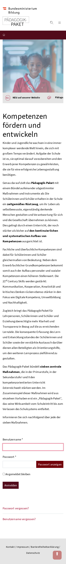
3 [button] (36, 88)
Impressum (23, 546)
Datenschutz (33, 552)
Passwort (9, 457)
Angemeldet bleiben (17, 474)
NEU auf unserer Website (25, 97)
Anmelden (10, 485)
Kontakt (10, 546)
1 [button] (24, 88)
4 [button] (42, 88)
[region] (33, 66)
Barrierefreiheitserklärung (45, 546)
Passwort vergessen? (16, 508)
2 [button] (30, 88)
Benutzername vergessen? (19, 519)
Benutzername (13, 439)
